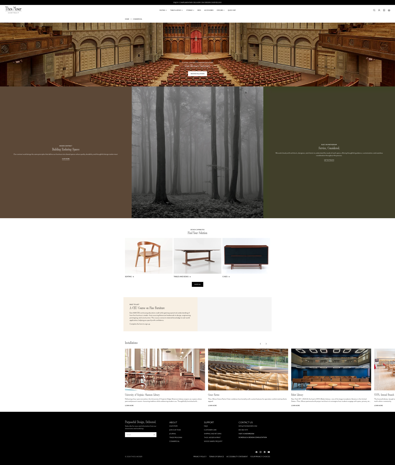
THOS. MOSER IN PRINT (212, 437)
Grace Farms (213, 394)
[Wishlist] (384, 10)
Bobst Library (297, 394)
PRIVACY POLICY (200, 456)
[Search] (374, 10)
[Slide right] (267, 343)
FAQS (206, 426)
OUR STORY (173, 426)
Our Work (66, 159)
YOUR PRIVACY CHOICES (260, 456)
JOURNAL (172, 434)
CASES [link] (225, 277)
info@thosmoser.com (248, 426)
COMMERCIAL (174, 441)
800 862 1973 (243, 430)
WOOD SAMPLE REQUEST (213, 441)
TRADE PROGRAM (175, 437)
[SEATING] (149, 256)
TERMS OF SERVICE (216, 456)
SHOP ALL (197, 284)
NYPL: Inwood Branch (384, 394)
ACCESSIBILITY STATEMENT (237, 456)
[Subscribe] (154, 434)
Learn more (129, 405)
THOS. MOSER (136, 456)
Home (127, 19)
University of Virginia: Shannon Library (142, 394)
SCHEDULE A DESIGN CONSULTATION (253, 437)
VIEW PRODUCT (197, 74)
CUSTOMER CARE (210, 430)
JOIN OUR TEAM (175, 430)
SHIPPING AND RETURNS (212, 434)
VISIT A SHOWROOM (246, 434)
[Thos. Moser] (197, 152)
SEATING (128, 277)
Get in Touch (329, 160)
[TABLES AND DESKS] (197, 256)
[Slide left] (261, 343)
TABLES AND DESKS (181, 277)
